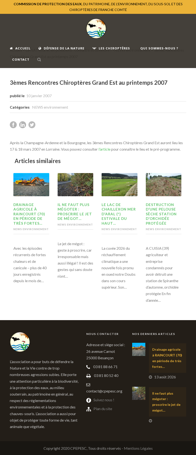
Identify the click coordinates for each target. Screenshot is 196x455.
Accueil (23, 48)
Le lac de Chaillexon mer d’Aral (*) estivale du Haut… (119, 213)
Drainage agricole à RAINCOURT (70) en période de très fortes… (29, 213)
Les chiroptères (114, 48)
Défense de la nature (64, 48)
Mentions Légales (138, 448)
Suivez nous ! (103, 399)
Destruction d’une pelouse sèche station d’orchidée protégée (161, 213)
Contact (20, 59)
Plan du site (102, 408)
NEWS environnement (50, 107)
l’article (104, 149)
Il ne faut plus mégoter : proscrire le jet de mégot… (75, 211)
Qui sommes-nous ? (159, 48)
